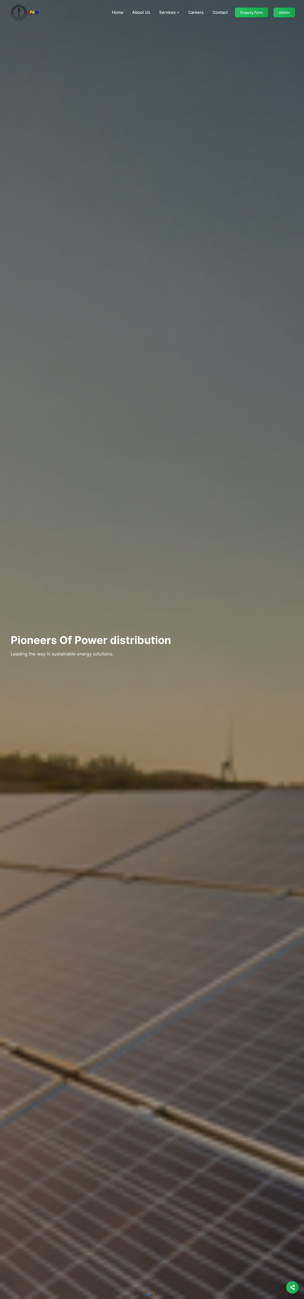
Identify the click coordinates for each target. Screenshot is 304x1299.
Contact (220, 12)
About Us (141, 12)
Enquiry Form (251, 12)
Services (167, 12)
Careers (196, 12)
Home (117, 12)
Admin (284, 12)
